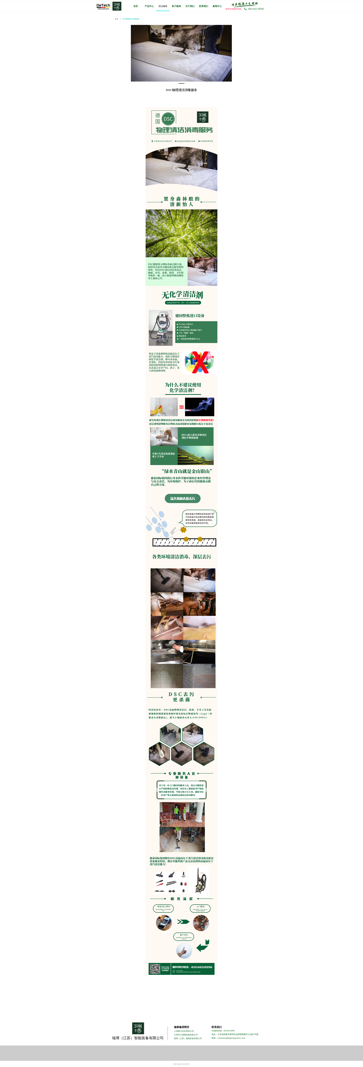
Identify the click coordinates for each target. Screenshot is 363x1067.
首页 (116, 19)
